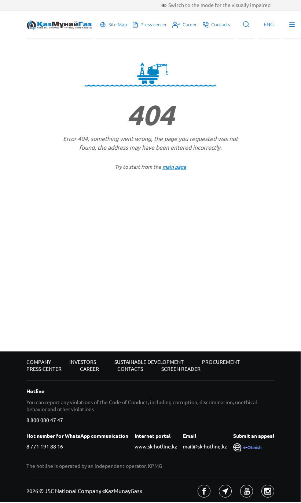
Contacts (130, 369)
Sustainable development (149, 362)
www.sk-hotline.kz (156, 447)
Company (38, 362)
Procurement (221, 362)
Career (89, 369)
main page (174, 167)
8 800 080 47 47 (44, 420)
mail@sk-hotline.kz (205, 447)
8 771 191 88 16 (44, 447)
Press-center (44, 369)
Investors (82, 362)
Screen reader (181, 369)
